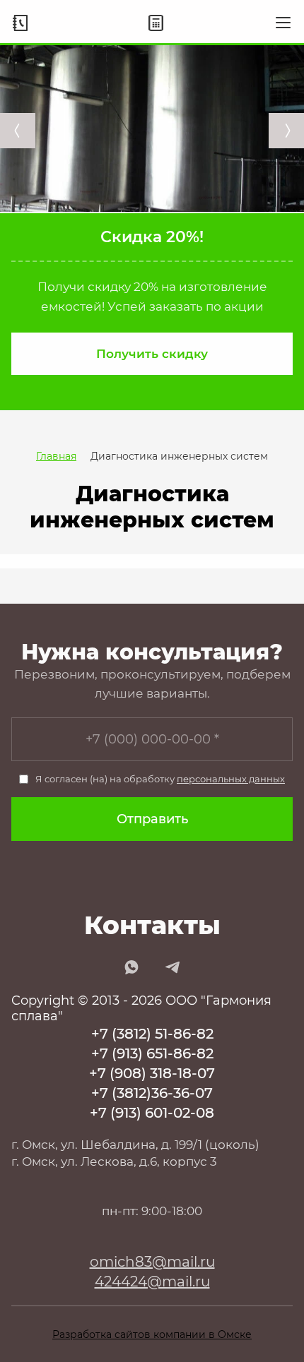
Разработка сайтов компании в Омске (152, 1334)
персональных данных (231, 778)
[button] (152, 354)
